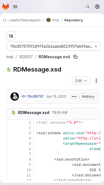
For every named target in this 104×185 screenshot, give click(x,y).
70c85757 (35, 96)
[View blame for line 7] (11, 154)
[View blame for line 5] (11, 143)
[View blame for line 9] (11, 164)
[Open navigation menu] (15, 6)
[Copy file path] (75, 56)
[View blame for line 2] (11, 127)
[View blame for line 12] (11, 180)
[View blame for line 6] (11, 148)
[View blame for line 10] (11, 170)
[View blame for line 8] (11, 159)
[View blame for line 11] (11, 175)
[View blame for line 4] (11, 138)
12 (29, 180)
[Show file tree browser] (11, 35)
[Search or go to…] (88, 6)
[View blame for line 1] (11, 122)
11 (29, 175)
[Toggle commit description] (74, 96)
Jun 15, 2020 (56, 96)
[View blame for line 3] (11, 133)
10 (29, 170)
